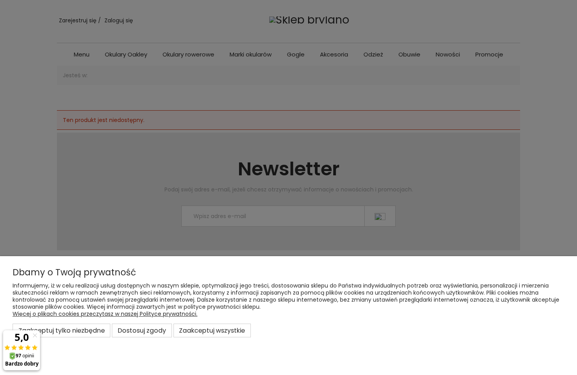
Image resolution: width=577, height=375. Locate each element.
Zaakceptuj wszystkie (212, 330)
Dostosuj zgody (142, 330)
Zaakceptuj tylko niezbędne (61, 330)
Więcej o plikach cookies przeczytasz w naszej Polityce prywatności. (105, 314)
